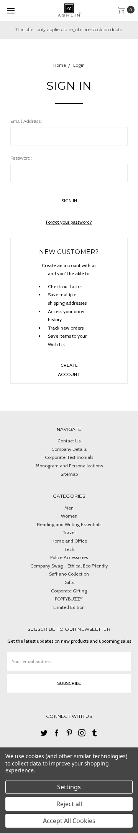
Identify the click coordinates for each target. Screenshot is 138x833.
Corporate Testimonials (69, 457)
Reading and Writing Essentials (69, 524)
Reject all (69, 804)
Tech (69, 549)
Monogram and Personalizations (69, 465)
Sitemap (69, 474)
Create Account (69, 368)
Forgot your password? (69, 222)
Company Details (69, 449)
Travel (69, 532)
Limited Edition (69, 607)
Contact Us (69, 441)
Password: (21, 158)
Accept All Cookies (69, 821)
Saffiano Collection (69, 574)
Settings (69, 787)
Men (69, 508)
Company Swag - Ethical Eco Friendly (69, 566)
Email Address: (26, 121)
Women (69, 516)
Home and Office (69, 541)
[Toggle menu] (10, 10)
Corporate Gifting (69, 591)
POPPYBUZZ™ (69, 599)
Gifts (69, 582)
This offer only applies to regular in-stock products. (69, 29)
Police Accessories (69, 557)
